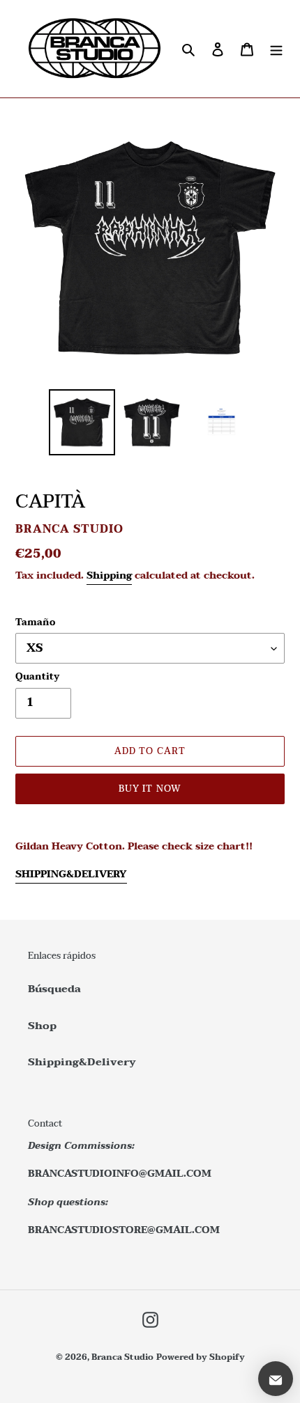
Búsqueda (54, 989)
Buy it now (150, 789)
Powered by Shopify (200, 1357)
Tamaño (35, 623)
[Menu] (276, 49)
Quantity (37, 677)
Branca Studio (122, 1357)
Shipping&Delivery (82, 1062)
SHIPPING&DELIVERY (71, 874)
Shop (42, 1026)
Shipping (109, 575)
